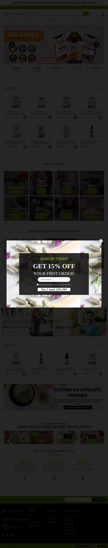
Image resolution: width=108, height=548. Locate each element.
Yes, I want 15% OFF (54, 289)
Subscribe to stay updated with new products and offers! (55, 284)
